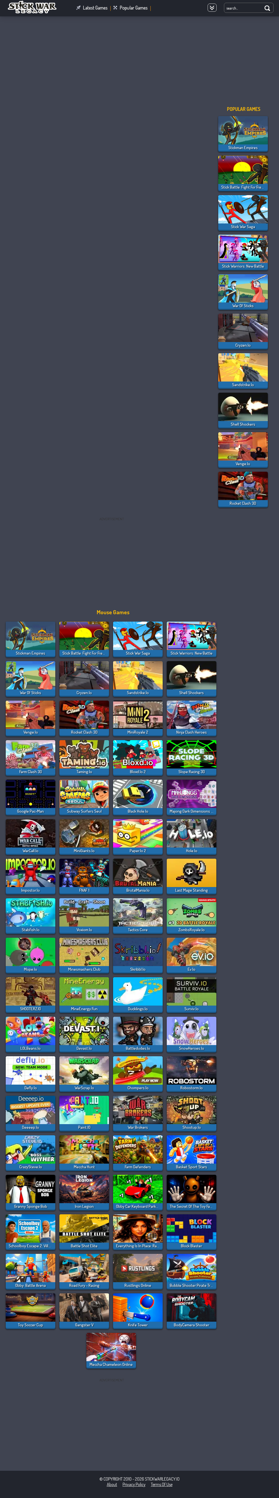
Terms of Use (161, 1484)
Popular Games (134, 8)
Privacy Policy (134, 1484)
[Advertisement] (139, 60)
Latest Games (95, 8)
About (112, 1484)
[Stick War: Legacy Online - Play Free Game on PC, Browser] (35, 12)
